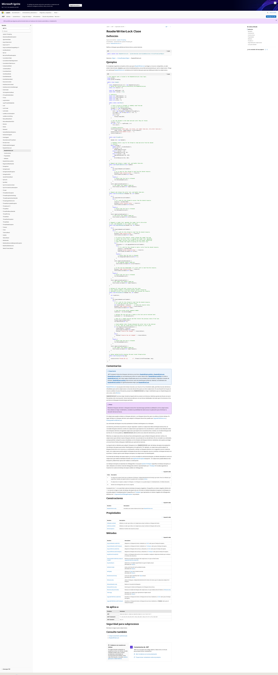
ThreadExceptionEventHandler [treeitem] (10, 198)
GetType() (109, 571)
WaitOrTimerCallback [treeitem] (8, 248)
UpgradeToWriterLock (159, 418)
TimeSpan (152, 466)
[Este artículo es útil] (265, 49)
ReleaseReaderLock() (112, 584)
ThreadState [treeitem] (6, 222)
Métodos (250, 39)
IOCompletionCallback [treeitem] (8, 92)
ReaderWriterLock (140, 66)
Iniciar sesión (273, 12)
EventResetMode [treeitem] (7, 74)
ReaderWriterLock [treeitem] (8, 150)
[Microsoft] (3, 13)
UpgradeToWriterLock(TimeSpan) (115, 601)
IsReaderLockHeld (111, 523)
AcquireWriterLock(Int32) (113, 549)
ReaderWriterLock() (111, 508)
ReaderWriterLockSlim (146, 374)
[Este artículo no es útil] (267, 49)
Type (131, 571)
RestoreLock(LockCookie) (113, 589)
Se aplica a (250, 40)
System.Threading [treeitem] (7, 34)
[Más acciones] (170, 27)
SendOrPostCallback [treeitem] (8, 177)
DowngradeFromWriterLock (114, 420)
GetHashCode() (110, 567)
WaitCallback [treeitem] (6, 237)
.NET (112, 26)
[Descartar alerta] (275, 3)
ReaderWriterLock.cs (116, 43)
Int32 (147, 543)
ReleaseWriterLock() (112, 587)
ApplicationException (139, 458)
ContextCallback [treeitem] (7, 68)
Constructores (251, 35)
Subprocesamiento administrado (118, 636)
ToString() (109, 592)
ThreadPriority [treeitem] (6, 214)
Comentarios (251, 33)
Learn (108, 26)
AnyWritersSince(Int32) (112, 554)
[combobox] (16, 28)
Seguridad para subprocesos (255, 42)
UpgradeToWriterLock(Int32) (131, 560)
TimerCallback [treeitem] (6, 232)
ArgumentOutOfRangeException (124, 494)
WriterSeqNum (110, 528)
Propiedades (251, 37)
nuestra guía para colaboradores (117, 657)
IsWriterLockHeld (111, 526)
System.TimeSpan (147, 464)
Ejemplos (250, 31)
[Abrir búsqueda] (267, 12)
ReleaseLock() (110, 580)
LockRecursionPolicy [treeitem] (8, 116)
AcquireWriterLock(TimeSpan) (114, 551)
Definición (250, 29)
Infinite (145, 479)
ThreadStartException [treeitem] (8, 219)
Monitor (118, 393)
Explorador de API (119, 26)
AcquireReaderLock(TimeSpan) (114, 546)
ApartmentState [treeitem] (7, 39)
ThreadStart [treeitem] (6, 216)
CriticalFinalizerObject (123, 58)
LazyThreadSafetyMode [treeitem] (8, 103)
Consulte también (252, 44)
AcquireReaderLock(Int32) (113, 543)
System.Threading (121, 40)
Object (114, 58)
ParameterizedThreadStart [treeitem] (9, 140)
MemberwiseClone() (112, 575)
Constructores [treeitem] (7, 153)
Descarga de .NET (271, 16)
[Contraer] (30, 25)
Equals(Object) (110, 563)
